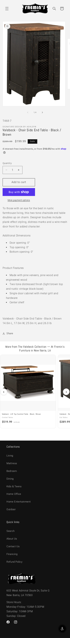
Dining (10, 478)
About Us (12, 538)
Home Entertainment (19, 501)
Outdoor (11, 509)
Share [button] (10, 333)
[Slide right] (42, 112)
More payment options (19, 200)
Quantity (7, 163)
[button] (7, 8)
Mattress (12, 463)
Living (10, 455)
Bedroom (12, 471)
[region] (35, 391)
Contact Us (13, 546)
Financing (12, 554)
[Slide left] (27, 112)
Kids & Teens (14, 486)
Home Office (14, 494)
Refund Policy (14, 561)
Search (11, 531)
